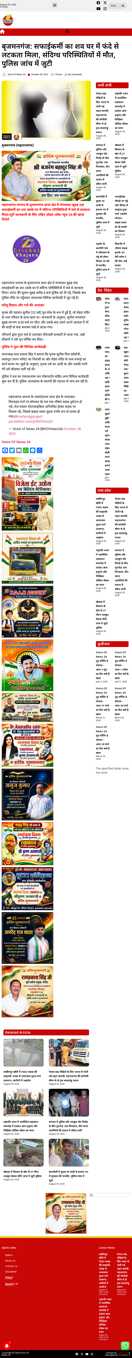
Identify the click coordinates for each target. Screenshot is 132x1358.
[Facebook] (98, 3)
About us (10, 1261)
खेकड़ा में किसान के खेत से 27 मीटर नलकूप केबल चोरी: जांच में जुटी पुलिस (121, 158)
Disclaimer (11, 1272)
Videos (9, 1255)
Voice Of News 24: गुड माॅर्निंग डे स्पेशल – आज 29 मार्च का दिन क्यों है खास (103, 740)
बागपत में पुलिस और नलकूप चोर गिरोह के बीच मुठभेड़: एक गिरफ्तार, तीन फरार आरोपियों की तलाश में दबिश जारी (68, 1126)
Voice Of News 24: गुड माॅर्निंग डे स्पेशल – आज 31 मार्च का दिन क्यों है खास (103, 701)
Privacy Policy (9, 1278)
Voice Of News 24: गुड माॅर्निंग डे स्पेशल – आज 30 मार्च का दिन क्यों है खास (122, 701)
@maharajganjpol (28, 417)
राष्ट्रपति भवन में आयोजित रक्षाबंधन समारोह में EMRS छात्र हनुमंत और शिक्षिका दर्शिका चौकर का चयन (20, 1126)
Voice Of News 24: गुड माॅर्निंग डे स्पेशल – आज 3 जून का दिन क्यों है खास (103, 665)
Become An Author (11, 1284)
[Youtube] (98, 9)
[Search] (123, 6)
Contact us (11, 1266)
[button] (54, 5)
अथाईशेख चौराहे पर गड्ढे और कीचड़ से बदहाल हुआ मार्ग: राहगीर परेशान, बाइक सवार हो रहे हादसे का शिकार (121, 214)
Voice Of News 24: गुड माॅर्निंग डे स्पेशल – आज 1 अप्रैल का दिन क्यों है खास (122, 665)
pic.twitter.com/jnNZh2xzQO (31, 422)
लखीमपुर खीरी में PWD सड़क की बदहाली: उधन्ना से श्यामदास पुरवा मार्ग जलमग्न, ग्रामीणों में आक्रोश (22, 1076)
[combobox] (114, 6)
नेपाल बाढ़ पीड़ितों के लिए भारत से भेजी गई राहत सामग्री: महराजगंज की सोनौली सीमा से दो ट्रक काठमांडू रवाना (68, 1076)
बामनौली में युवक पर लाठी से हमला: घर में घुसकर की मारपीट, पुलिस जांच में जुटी (68, 1176)
